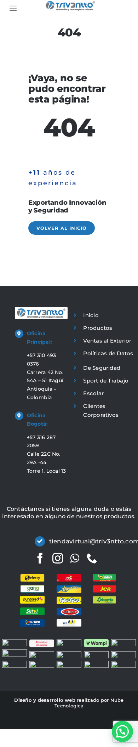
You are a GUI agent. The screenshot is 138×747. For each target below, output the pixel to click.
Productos (97, 328)
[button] (122, 731)
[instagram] (57, 558)
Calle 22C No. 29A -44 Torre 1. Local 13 (46, 462)
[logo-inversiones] (70, 3)
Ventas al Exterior (107, 340)
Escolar (93, 393)
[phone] (92, 558)
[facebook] (40, 558)
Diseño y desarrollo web (44, 700)
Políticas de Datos (108, 353)
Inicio (90, 315)
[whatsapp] (74, 558)
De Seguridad (101, 367)
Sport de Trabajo (105, 380)
